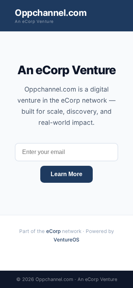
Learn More (66, 174)
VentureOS (66, 240)
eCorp (53, 231)
